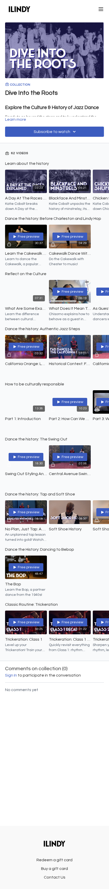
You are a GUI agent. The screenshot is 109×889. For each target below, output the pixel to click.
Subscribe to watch (52, 132)
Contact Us (54, 877)
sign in (11, 675)
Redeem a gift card (54, 860)
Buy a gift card (54, 869)
